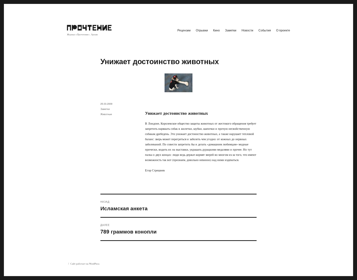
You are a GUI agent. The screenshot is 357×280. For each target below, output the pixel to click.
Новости (247, 30)
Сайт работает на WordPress (84, 263)
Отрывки (202, 30)
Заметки (230, 30)
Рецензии (184, 30)
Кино (216, 30)
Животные (106, 114)
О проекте (283, 30)
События (264, 30)
